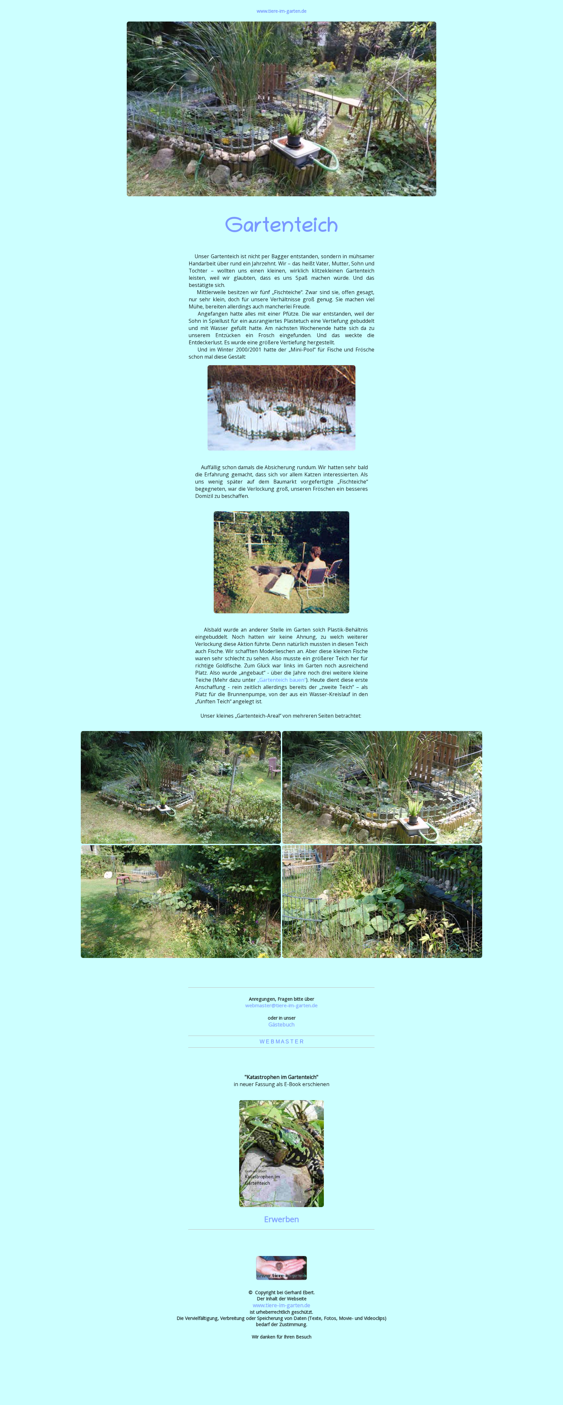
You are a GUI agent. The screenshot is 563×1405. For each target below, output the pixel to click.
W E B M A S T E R (282, 1041)
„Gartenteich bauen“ (281, 679)
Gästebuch (281, 1024)
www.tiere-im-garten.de (282, 11)
